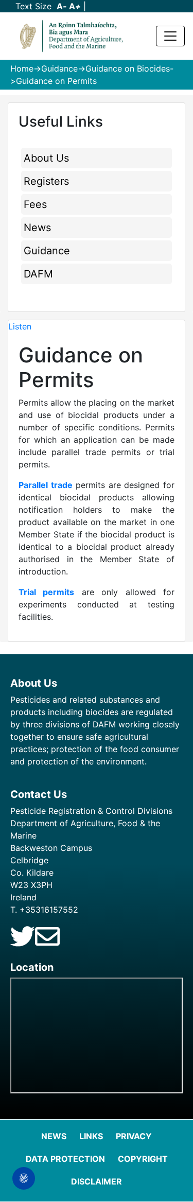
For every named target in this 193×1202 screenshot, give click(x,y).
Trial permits (46, 592)
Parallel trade (46, 485)
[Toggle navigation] (170, 36)
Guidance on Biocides (127, 68)
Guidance (59, 68)
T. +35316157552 (44, 909)
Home (21, 68)
